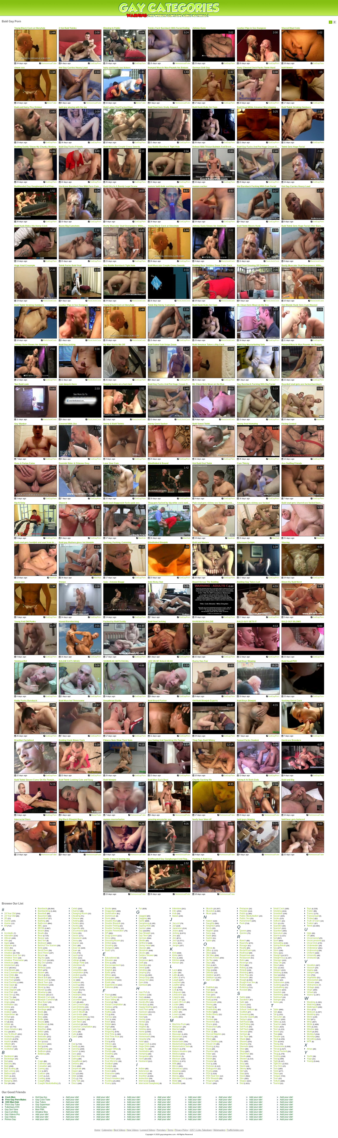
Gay (141, 930)
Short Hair (244, 1054)
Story (275, 953)
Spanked (277, 930)
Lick (174, 990)
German (142, 938)
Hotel (141, 1041)
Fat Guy (108, 1017)
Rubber (243, 985)
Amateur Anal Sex (12, 955)
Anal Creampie (11, 972)
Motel (175, 1081)
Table (275, 1009)
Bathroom (42, 923)
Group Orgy (144, 977)
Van (309, 975)
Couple (75, 990)
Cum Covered (78, 1004)
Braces (41, 1026)
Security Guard (247, 1017)
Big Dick (42, 962)
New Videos (133, 1130)
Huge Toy (143, 1049)
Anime (7, 1007)
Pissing (209, 1046)
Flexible (109, 1046)
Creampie (76, 994)
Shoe (242, 1049)
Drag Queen (111, 935)
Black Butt (42, 977)
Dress (108, 938)
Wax (309, 1009)
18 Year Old (9, 913)
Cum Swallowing (79, 1017)
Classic (75, 935)
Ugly (309, 933)
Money (175, 1076)
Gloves (142, 953)
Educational (111, 958)
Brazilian (42, 1029)
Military (175, 1061)
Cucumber (76, 999)
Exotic (108, 982)
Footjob (108, 1066)
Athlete (7, 1044)
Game (142, 921)
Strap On (277, 962)
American (8, 962)
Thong (276, 1044)
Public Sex (245, 918)
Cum (73, 1002)
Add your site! (41, 1114)
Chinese (75, 918)
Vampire (311, 972)
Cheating (75, 916)
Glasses (142, 948)
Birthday (42, 967)
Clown (74, 950)
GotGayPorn (95, 63)
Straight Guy (279, 958)
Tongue (276, 1076)
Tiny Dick (277, 1066)
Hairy (141, 997)
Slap (242, 1073)
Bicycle (41, 955)
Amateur (8, 953)
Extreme (109, 987)
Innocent (143, 1073)
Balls (6, 1076)
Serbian (243, 1034)
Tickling (277, 1056)
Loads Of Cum (179, 1002)
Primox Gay (10, 1119)
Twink (309, 926)
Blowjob (42, 994)
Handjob (143, 1004)
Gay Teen (143, 935)
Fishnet (108, 1039)
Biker (40, 965)
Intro (174, 911)
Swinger (277, 999)
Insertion (143, 1076)
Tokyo (276, 1073)
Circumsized (77, 930)
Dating (74, 1058)
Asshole (8, 1039)
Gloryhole (143, 950)
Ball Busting (10, 1068)
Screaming (245, 1014)
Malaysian (177, 1026)
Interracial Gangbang (149, 1083)
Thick (275, 1039)
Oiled (208, 953)
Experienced (111, 985)
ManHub (320, 419)
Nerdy (209, 928)
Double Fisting (112, 926)
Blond (40, 987)
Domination (110, 913)
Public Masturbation (249, 916)
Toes (275, 1068)
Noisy (208, 933)
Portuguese (211, 1068)
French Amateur (112, 1078)
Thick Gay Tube (12, 1104)
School (243, 1007)
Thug (275, 1054)
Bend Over (43, 950)
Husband (143, 1061)
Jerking (175, 933)
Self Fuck (244, 1026)
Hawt (141, 1017)
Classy (74, 940)
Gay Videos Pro (12, 1114)
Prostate (244, 911)
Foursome (110, 1073)
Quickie (243, 933)
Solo (275, 923)
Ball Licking (9, 1071)
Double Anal (111, 921)
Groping (142, 972)
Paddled (210, 987)
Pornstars (161, 1130)
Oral (208, 965)
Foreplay (109, 1068)
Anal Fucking (10, 982)
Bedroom (42, 943)
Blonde (41, 990)
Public (243, 913)
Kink (174, 953)
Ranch (243, 940)
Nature (209, 921)
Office (208, 950)
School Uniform (247, 1009)
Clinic (74, 945)
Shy (241, 1061)
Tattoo (276, 1022)
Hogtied (142, 1026)
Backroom (9, 1056)
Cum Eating (77, 1009)
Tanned (276, 1019)
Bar (6, 1083)
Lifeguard (176, 992)
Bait (6, 1061)
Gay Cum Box (11, 1112)
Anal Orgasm (10, 990)
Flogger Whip (111, 1049)
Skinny (243, 1068)
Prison (209, 1083)
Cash (40, 1076)
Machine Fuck (179, 1024)
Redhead (244, 953)
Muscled (210, 911)
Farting (108, 1012)
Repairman (245, 955)
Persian (209, 1019)
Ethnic (108, 975)
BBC (40, 926)
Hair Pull (143, 992)
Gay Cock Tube (42, 1099)
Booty (40, 1014)
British (41, 1031)
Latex (175, 972)
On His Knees (212, 958)
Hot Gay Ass (41, 1097)
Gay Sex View (11, 1109)
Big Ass (41, 958)
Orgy (208, 970)
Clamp (74, 933)
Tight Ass (277, 1063)
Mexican (176, 1058)
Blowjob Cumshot (46, 999)
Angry (7, 1002)
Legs (174, 987)
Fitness (108, 1044)
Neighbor (210, 926)
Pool (208, 1063)
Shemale (244, 1046)
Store (275, 950)
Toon (275, 1078)
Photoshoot (211, 1026)
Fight (107, 1026)
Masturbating (178, 1044)
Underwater (312, 945)
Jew (174, 935)
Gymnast (143, 985)
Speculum (278, 933)
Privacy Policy (181, 1130)
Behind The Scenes (47, 945)
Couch (74, 985)
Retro (242, 960)
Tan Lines (278, 1017)
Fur (140, 908)
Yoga (309, 1058)
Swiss (276, 1002)
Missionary (177, 1068)
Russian (244, 990)
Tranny (310, 913)
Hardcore (143, 1012)
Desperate (76, 1068)
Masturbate (177, 1041)
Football (109, 1063)
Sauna (243, 1004)
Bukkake (42, 1036)
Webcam (311, 1012)
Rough (243, 980)
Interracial (143, 1081)
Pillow (209, 1039)
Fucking (109, 1081)
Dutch (108, 950)
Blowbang (43, 992)
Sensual (244, 1031)
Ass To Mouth (10, 1034)
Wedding (311, 1014)
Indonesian (144, 1071)
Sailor (242, 997)
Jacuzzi (176, 923)
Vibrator (310, 982)
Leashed (176, 982)
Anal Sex (8, 994)
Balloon (8, 1073)
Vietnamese (312, 985)
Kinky (175, 955)
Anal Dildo (9, 975)
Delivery (75, 1063)
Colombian (76, 965)
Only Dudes (41, 1107)
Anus (6, 1009)
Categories (107, 1130)
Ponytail (210, 1061)
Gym (141, 982)
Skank (243, 1066)
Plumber (210, 1051)
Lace (174, 970)
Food (107, 1056)
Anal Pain (9, 992)
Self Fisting (245, 1024)
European (110, 977)
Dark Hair (76, 1056)
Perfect (209, 1012)
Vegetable (312, 977)
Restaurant (245, 958)
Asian (7, 1026)
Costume (75, 982)
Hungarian (144, 1056)
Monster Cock (179, 1078)
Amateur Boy (41, 1112)
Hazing (142, 1019)
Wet (309, 1019)
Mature (175, 1049)
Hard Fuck (144, 1009)
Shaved (243, 1041)
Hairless (143, 994)
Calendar (42, 1063)
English (108, 970)
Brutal (40, 1034)
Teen (275, 1029)
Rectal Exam (246, 950)
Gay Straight (145, 933)
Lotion (175, 1012)
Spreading (278, 943)
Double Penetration (114, 930)
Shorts (243, 1056)
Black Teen (43, 982)
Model (175, 1073)
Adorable (8, 935)
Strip (275, 967)
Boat (40, 1004)
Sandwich (244, 999)
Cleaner (75, 943)
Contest (75, 977)
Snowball (277, 913)
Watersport (312, 1007)
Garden (142, 928)
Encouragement (112, 965)
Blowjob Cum (44, 997)
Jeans (175, 930)
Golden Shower (146, 955)
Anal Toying (9, 999)
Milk (174, 1063)
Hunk (141, 1058)
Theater (277, 1036)
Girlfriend (143, 943)
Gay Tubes (40, 1102)
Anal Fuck (9, 980)
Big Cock (42, 960)
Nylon (209, 940)
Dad (73, 1044)
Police (209, 1056)
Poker (209, 1054)
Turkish (310, 923)
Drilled (108, 943)
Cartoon (42, 1073)
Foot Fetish (110, 1058)
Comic (74, 967)
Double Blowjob (112, 923)
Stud (275, 975)
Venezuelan (312, 980)
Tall (275, 1014)
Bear (40, 935)
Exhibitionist (111, 980)
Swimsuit (277, 997)
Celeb (74, 908)
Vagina (310, 970)
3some (7, 921)
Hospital (143, 1039)
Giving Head (145, 945)
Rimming (244, 972)
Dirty (73, 1078)
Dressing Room (112, 940)
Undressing (312, 950)
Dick (73, 1073)
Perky (208, 1017)
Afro (6, 940)
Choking (75, 921)
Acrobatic (8, 933)
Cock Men (10, 1097)
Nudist (209, 938)
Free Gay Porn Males (15, 1099)
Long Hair (177, 1009)
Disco (74, 1083)
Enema (108, 967)
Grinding (143, 970)
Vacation (311, 965)
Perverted (210, 1022)
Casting (41, 1078)
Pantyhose (211, 997)
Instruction (144, 1078)
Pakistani (210, 992)
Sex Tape (244, 1036)
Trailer (310, 911)
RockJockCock (228, 261)
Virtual (310, 992)
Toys (309, 908)
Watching (311, 1004)
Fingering (109, 1031)
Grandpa (143, 965)
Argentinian (9, 1014)
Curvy (74, 1031)
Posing (209, 1071)
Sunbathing (278, 987)
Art (5, 1022)
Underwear (312, 948)
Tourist (276, 1083)
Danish (74, 1051)
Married (176, 1029)
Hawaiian (143, 1014)
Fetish (108, 1024)
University (311, 955)
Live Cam (176, 999)
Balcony (8, 1063)
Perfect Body (212, 1014)
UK (308, 935)
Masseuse (177, 1036)
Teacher (277, 1024)
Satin (242, 1002)
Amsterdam (9, 965)
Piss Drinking (212, 1041)
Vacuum (311, 967)
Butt (40, 1046)
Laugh (175, 980)
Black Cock (43, 980)
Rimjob (243, 970)
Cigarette (75, 928)
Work (309, 1031)
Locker (175, 1004)
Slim (242, 1078)
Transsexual (313, 916)
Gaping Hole (145, 926)
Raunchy (244, 943)
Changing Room (79, 913)
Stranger (277, 960)
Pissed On (211, 1044)
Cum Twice (76, 1022)
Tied (275, 1058)
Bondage (42, 1009)
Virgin (309, 990)
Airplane (8, 945)
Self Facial (245, 1022)
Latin (174, 975)
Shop (242, 1051)
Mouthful (176, 1083)
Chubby (75, 923)
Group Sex (144, 980)
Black (40, 975)
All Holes (8, 950)
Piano (209, 1029)
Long (174, 1007)
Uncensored (313, 938)
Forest (108, 1071)
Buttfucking (43, 1049)
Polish (209, 1058)
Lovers (175, 1014)
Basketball (43, 918)
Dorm (107, 918)
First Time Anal (112, 1036)
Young (310, 1061)
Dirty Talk (75, 1081)
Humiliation (144, 1051)
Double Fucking (112, 928)
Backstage (9, 1058)
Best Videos (119, 1130)
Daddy (74, 1046)
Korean (175, 962)
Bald (6, 1066)
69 (5, 926)
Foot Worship (111, 1061)
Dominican (110, 916)
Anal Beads (9, 970)
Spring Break (279, 945)
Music (209, 913)
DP (106, 933)
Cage (40, 1061)
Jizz (174, 938)
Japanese (177, 928)
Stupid (276, 980)
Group (142, 975)
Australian (9, 1049)
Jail (174, 926)
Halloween (144, 999)
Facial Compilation (114, 1004)
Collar (74, 958)
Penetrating (211, 1009)
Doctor (108, 908)
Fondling (109, 1054)
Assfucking (9, 1036)
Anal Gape (9, 985)
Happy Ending (145, 1007)
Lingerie (176, 997)
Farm (107, 1009)
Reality (243, 948)
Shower (243, 1058)
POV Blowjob (212, 1078)
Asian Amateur (11, 1029)
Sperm (276, 935)
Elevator (109, 960)
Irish (174, 913)
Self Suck (244, 1029)
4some (7, 923)
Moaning (176, 1071)
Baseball (42, 913)
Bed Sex (42, 940)
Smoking (277, 911)
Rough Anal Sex (247, 982)
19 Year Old (9, 916)
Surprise (277, 990)
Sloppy (243, 1081)
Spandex (277, 926)
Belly (40, 948)
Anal (6, 967)
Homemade (144, 1036)
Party (208, 999)
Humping (143, 1054)
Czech (74, 1036)
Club (73, 953)
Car (39, 1071)
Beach (41, 930)
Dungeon (109, 948)
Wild (309, 1026)
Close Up (75, 948)
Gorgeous (143, 960)
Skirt (242, 1071)
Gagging (143, 918)
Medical (176, 1054)
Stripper (277, 970)
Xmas (309, 1049)
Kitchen (176, 960)
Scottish (243, 1012)
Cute (73, 1034)
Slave (242, 1076)
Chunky (75, 926)
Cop (73, 980)
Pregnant (210, 1081)
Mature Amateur (179, 1051)
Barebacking (44, 911)
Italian (175, 916)
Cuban (74, 997)
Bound (41, 1022)
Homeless (143, 1034)
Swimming (278, 994)
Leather (176, 985)
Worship (311, 1036)
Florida (108, 1051)
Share (242, 1039)
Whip (309, 1022)
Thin (275, 1041)
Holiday (142, 1029)
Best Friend (43, 953)
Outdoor (210, 975)
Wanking (311, 1002)
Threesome (278, 1046)
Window (311, 1029)
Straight (277, 955)
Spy (275, 948)
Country (75, 987)
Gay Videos (10, 1117)
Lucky (175, 1017)
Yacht (309, 1056)
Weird (309, 1017)
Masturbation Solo (181, 1046)
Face (107, 994)
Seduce (243, 1019)
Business (42, 1044)
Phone (209, 1024)
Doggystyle (110, 911)
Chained (75, 911)
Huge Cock (144, 1044)
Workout (311, 1034)
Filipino (108, 1029)
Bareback (42, 908)
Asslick (7, 1041)
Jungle (175, 945)
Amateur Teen (11, 958)
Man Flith (39, 1109)
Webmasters (219, 1130)
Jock (174, 940)
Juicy (174, 943)
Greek (142, 967)
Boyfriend (42, 1024)
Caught (41, 1081)
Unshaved (312, 958)
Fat (106, 1014)
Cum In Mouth (78, 1012)
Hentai (142, 1022)
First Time (109, 1034)
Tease (276, 1026)
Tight (275, 1061)
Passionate (211, 1002)
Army (6, 1019)
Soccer (276, 916)
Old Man (210, 955)
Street (276, 965)
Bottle (40, 1019)
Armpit (7, 1017)
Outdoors (210, 977)
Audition (8, 1046)
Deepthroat (76, 1061)
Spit (275, 938)
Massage (176, 1034)
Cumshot (75, 1024)
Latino (175, 977)
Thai (275, 1034)
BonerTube (52, 103)
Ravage (243, 945)
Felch (107, 1022)
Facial (108, 1002)
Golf (141, 958)
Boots (40, 1012)
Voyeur (310, 994)
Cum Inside (76, 1014)
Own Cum (210, 980)
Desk (73, 1066)
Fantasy (109, 1007)
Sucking (277, 985)
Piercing (210, 1036)
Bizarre (41, 972)
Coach (74, 955)
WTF (309, 1041)
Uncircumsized (314, 940)
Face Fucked (111, 997)
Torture (276, 1081)
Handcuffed (144, 1002)
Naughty (210, 923)
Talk (275, 1012)
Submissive (278, 982)
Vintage (310, 987)
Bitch (40, 970)
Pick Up (209, 1031)
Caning (41, 1068)
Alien (6, 948)
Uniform (310, 953)
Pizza (208, 1049)
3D (5, 918)
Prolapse (244, 908)
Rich (242, 965)
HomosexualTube (49, 63)
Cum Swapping (78, 1019)
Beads (41, 933)
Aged (6, 943)
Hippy (141, 1024)
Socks (276, 918)
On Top (209, 960)
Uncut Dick (312, 943)
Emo (107, 962)
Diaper (74, 1071)
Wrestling (311, 1039)
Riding (243, 967)
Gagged (142, 916)
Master (175, 1039)
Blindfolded (43, 985)
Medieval (176, 1056)
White (309, 1024)
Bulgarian (42, 1039)
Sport (275, 940)
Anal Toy (8, 997)
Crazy (74, 992)
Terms (170, 1130)
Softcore (277, 921)
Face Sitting (110, 999)
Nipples (209, 930)
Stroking (277, 972)
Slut (241, 1083)
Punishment (245, 921)
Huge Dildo (144, 1046)
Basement (43, 916)
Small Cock (278, 908)
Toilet (275, 1071)
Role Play (244, 975)
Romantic (244, 977)
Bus (40, 1041)
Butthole (42, 1051)
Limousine (177, 994)
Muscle (209, 908)
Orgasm (210, 967)
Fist (106, 1041)
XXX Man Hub (12, 1102)
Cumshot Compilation (81, 1026)
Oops (208, 962)
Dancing (75, 1049)
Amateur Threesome (14, 960)
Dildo (74, 1076)
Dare (73, 1054)
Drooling (109, 945)
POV (208, 1073)
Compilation (77, 972)
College (75, 960)
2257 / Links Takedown (201, 1130)
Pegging (210, 1007)
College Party (77, 962)
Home (142, 1031)
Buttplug (42, 1054)
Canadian (42, 1066)
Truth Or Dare (313, 921)
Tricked (310, 918)
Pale (208, 994)
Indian (142, 1068)
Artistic (7, 1024)
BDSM (41, 928)
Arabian (8, 1012)
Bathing (41, 921)
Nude (208, 935)
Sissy (242, 1063)
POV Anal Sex (212, 1076)
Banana (8, 1078)
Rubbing (244, 987)
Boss (40, 1017)
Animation (9, 1004)
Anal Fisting (9, 977)
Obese (209, 948)
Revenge (244, 962)
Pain (208, 990)
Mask (174, 1031)
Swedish (277, 992)
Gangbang (144, 923)
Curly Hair (76, 1029)
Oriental (210, 972)
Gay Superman (42, 1104)
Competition (77, 970)
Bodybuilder (43, 1007)
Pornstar (210, 1066)
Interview (176, 908)
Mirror (175, 1066)
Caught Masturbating (48, 1083)
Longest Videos (147, 1130)
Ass (6, 1031)
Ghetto (142, 940)
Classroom (76, 938)
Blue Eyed (43, 1002)
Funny (108, 1083)
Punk (242, 923)
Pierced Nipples (213, 1034)
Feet (107, 1019)
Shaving (244, 1044)
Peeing (209, 1004)
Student (277, 977)
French (108, 1076)
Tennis (276, 1031)
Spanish (277, 928)
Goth (141, 962)
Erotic (108, 972)
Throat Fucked (280, 1051)
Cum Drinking (78, 1007)
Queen (243, 930)
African (7, 938)
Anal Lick (8, 987)
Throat (276, 1049)
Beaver (41, 938)
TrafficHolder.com (235, 1130)
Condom (75, 975)
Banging (8, 1081)
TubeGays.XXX (12, 1107)
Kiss (174, 958)
